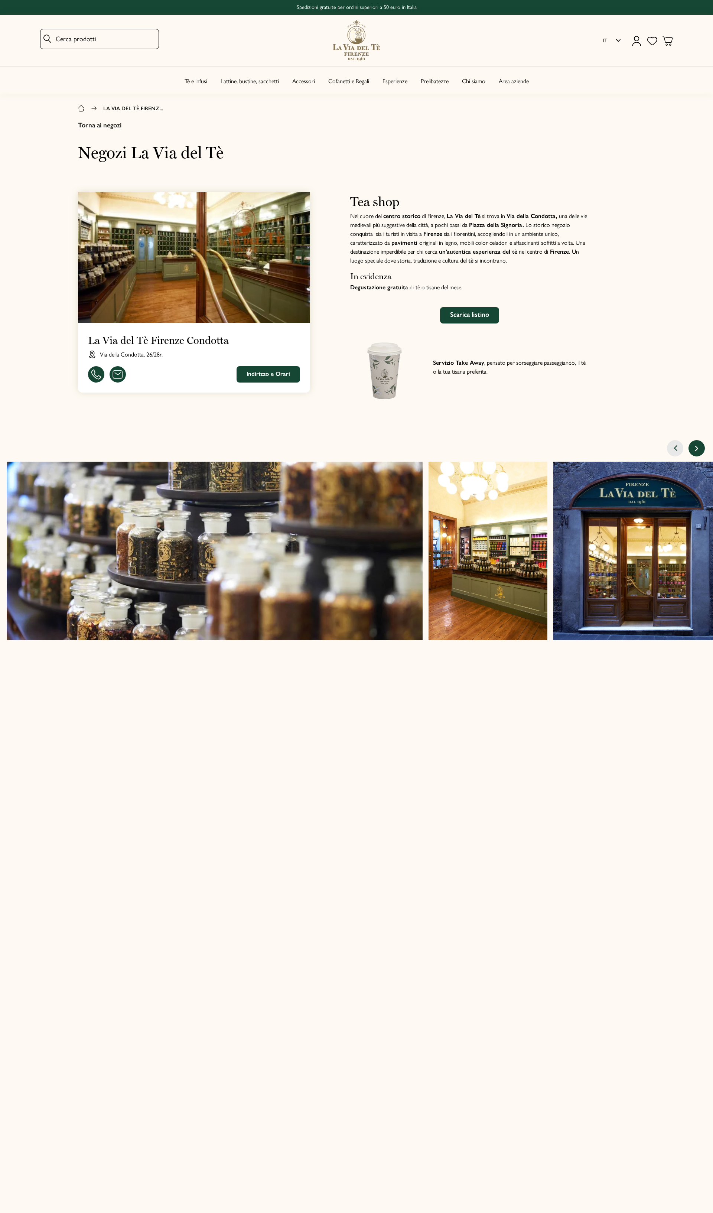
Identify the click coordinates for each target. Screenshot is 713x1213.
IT (605, 40)
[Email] (118, 374)
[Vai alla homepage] (356, 40)
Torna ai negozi (99, 125)
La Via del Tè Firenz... (133, 108)
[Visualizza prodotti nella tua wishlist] (652, 41)
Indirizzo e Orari (268, 373)
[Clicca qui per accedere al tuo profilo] (636, 41)
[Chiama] (96, 374)
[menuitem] (612, 40)
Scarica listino (469, 314)
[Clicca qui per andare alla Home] (81, 109)
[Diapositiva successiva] (696, 448)
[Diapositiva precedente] (675, 448)
